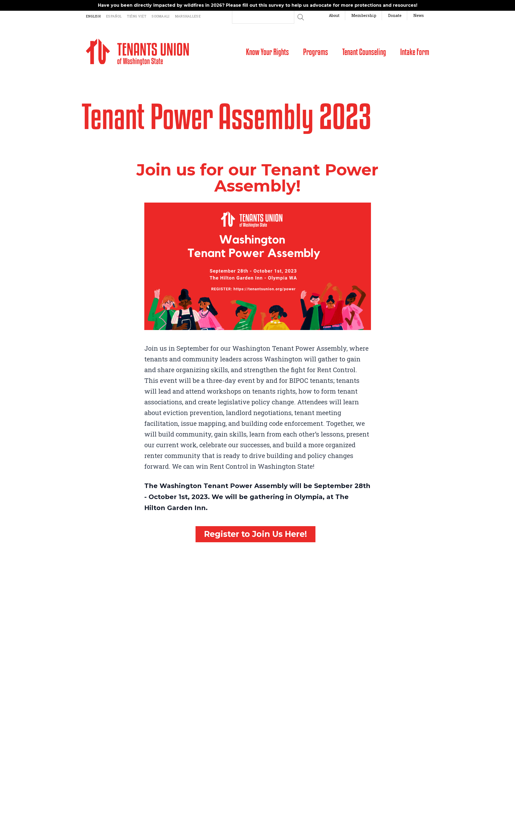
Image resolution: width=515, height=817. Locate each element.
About (334, 15)
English (93, 16)
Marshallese (188, 16)
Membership (363, 15)
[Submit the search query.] (300, 17)
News (418, 15)
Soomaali (160, 16)
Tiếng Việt (136, 16)
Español (114, 16)
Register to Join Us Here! (255, 534)
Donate (395, 15)
